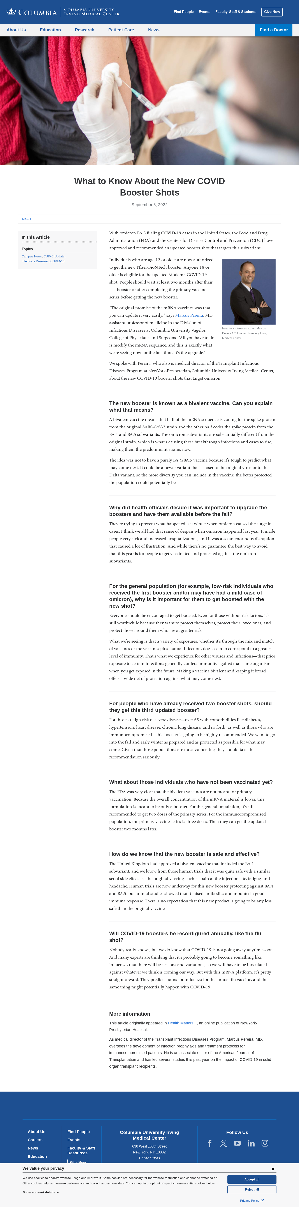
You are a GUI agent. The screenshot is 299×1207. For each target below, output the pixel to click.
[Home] (63, 12)
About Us (36, 1132)
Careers (35, 1140)
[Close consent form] (272, 1168)
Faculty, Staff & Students (235, 12)
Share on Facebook (257, 219)
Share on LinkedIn (271, 219)
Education (37, 1156)
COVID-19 (57, 261)
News (26, 219)
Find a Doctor (274, 29)
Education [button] (50, 29)
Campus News (32, 256)
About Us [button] (16, 29)
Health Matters (182, 1023)
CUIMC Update (54, 256)
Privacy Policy (250, 1200)
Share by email (278, 219)
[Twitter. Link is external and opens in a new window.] (223, 1143)
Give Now (272, 12)
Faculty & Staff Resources (81, 1150)
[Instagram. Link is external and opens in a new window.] (265, 1143)
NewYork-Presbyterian (181, 1106)
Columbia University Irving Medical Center (121, 1105)
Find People (184, 12)
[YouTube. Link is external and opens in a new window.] (237, 1143)
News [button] (154, 29)
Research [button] (84, 29)
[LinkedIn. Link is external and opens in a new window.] (251, 1143)
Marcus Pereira (189, 315)
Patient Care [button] (121, 29)
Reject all (252, 1189)
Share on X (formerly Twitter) (264, 219)
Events (204, 12)
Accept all (251, 1179)
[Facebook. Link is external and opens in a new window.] (209, 1143)
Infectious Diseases (35, 261)
